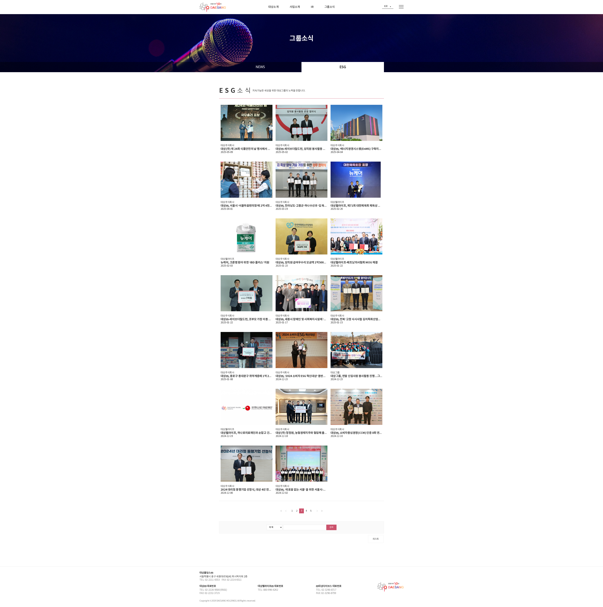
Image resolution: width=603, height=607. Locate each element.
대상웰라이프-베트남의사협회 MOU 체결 (354, 262)
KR (385, 6)
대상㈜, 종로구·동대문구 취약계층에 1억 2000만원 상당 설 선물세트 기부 (246, 376)
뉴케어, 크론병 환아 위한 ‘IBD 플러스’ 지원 (245, 262)
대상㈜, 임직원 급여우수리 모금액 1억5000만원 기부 (301, 262)
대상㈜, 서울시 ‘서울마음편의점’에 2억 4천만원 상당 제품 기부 (246, 205)
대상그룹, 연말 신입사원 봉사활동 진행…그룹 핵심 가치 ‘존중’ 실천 (356, 376)
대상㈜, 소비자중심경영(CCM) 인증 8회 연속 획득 (356, 433)
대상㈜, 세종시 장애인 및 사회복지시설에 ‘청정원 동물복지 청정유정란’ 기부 (301, 319)
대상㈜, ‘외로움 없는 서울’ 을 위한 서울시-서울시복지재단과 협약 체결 (301, 489)
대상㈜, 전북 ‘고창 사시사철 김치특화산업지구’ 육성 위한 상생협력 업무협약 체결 (356, 319)
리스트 (376, 539)
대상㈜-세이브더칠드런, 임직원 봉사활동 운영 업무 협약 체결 (301, 149)
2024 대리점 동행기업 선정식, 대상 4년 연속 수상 (246, 489)
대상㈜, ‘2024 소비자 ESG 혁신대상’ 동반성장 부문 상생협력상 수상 (301, 376)
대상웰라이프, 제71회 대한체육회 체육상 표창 (356, 205)
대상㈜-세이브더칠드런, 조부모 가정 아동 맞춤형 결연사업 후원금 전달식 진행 (246, 319)
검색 (331, 527)
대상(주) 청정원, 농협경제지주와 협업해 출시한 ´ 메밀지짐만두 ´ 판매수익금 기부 (301, 433)
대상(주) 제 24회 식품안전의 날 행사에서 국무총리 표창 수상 (246, 149)
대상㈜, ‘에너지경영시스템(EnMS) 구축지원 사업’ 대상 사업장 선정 (356, 149)
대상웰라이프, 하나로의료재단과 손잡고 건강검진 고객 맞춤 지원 (246, 433)
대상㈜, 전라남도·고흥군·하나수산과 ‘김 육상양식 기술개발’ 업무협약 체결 (301, 205)
